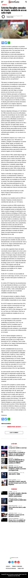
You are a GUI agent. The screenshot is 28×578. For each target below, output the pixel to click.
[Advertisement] (14, 539)
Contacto (8, 566)
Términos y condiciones (17, 566)
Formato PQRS (21, 568)
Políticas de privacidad (11, 568)
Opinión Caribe (10, 17)
